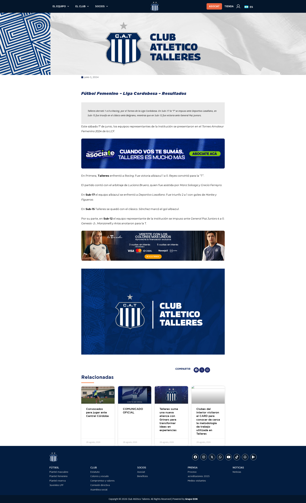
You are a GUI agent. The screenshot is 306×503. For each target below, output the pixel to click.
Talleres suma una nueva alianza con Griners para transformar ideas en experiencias (169, 420)
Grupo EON (191, 499)
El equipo (59, 6)
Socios (100, 6)
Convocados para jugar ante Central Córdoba (97, 412)
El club (80, 6)
